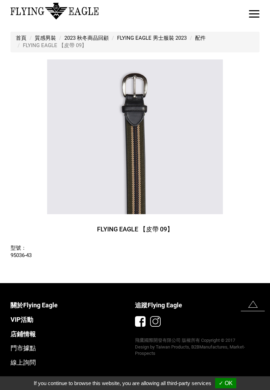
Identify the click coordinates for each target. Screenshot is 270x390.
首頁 (21, 38)
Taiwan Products (172, 347)
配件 (200, 38)
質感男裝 (45, 38)
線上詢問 (23, 362)
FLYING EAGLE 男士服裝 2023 (152, 38)
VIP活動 (22, 319)
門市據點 (23, 348)
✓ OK (226, 383)
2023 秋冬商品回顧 (86, 38)
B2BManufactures (209, 347)
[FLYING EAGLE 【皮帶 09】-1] (135, 136)
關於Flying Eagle (34, 305)
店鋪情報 (23, 334)
